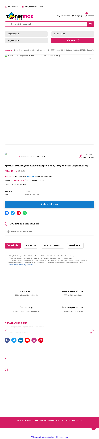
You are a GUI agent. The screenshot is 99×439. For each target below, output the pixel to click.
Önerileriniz (75, 245)
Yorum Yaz (21, 184)
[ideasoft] (36, 437)
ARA (90, 24)
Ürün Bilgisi (13, 245)
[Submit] (91, 332)
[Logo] (20, 16)
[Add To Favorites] (90, 59)
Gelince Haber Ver (49, 204)
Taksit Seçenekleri (52, 245)
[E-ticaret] (49, 437)
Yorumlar (31, 245)
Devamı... (37, 364)
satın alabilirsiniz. (39, 176)
